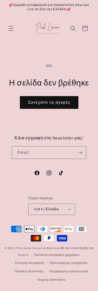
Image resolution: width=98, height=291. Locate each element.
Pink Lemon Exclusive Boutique (38, 248)
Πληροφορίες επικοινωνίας (69, 271)
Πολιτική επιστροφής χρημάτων (57, 255)
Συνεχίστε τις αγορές (49, 102)
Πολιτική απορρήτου (30, 263)
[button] (11, 28)
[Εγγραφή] (80, 152)
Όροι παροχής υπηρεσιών (69, 263)
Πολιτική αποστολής (29, 271)
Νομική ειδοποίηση (51, 280)
